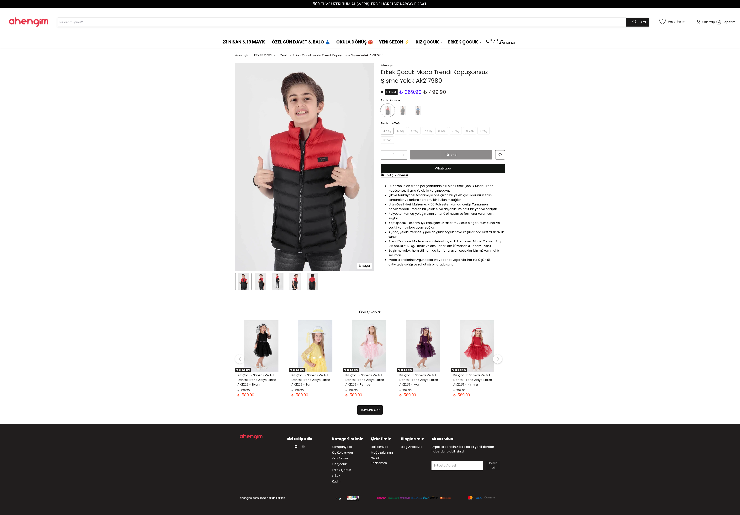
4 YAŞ (387, 131)
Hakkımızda (379, 447)
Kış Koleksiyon (342, 452)
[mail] (303, 446)
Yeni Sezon (340, 458)
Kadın (336, 481)
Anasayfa (242, 55)
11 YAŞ (483, 131)
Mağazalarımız (382, 452)
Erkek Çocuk (341, 470)
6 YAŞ (414, 131)
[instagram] (296, 446)
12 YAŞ (387, 140)
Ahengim (387, 65)
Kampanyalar (342, 447)
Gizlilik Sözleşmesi (379, 460)
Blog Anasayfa (411, 447)
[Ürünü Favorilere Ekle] (500, 154)
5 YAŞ (400, 131)
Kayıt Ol (493, 465)
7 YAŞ (428, 131)
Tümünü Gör (370, 410)
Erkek (336, 475)
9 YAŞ (455, 131)
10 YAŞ (469, 131)
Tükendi (451, 155)
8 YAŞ (442, 131)
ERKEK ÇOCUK (264, 55)
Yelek (284, 55)
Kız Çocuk (339, 464)
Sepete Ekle (261, 359)
